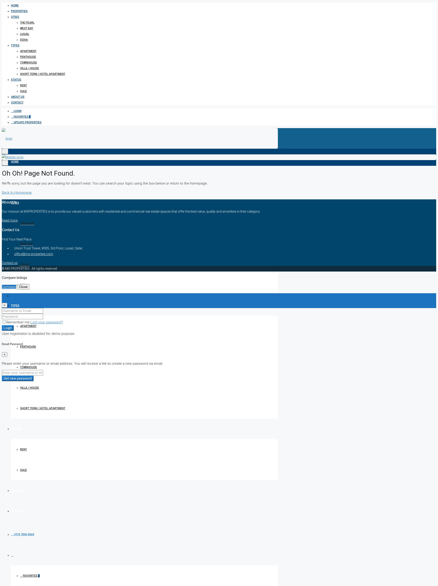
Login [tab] (15, 296)
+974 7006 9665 (23, 534)
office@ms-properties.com (33, 254)
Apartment (28, 51)
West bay (26, 28)
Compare (9, 287)
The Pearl (27, 22)
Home (15, 5)
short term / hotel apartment (42, 74)
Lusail (24, 34)
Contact (17, 102)
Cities (15, 16)
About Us (17, 96)
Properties (19, 11)
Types (15, 45)
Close (23, 287)
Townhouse (28, 62)
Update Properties (27, 122)
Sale (23, 91)
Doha (24, 39)
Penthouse (28, 56)
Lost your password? (47, 322)
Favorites (22, 116)
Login (17, 111)
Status (16, 79)
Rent (23, 85)
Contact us (10, 263)
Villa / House (29, 68)
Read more (10, 220)
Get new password (18, 378)
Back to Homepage (17, 192)
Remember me (18, 322)
